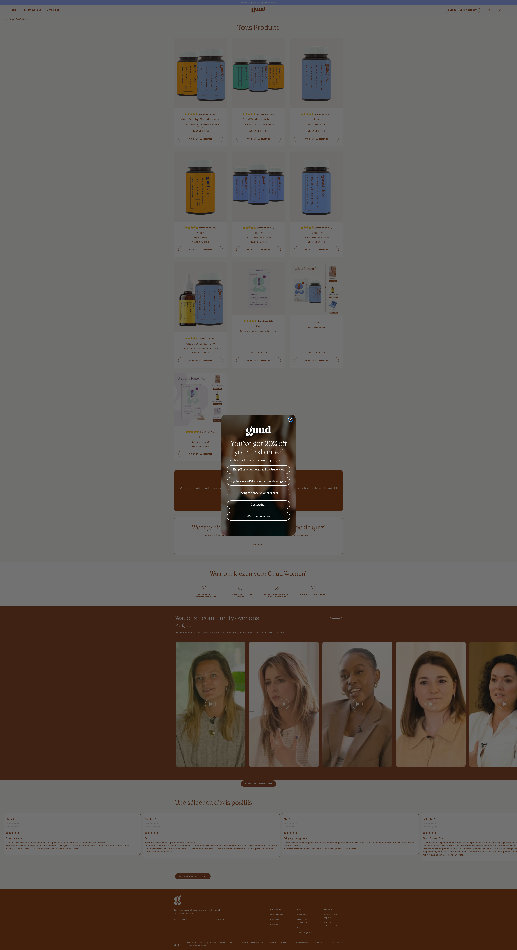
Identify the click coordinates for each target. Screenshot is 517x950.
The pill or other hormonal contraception (258, 469)
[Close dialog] (291, 419)
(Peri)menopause (258, 516)
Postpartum (258, 504)
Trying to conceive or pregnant (258, 493)
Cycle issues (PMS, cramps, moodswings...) (258, 481)
